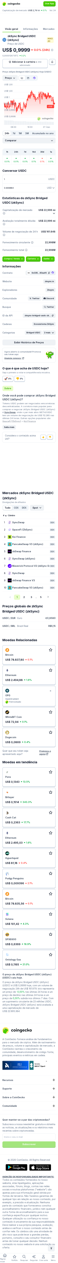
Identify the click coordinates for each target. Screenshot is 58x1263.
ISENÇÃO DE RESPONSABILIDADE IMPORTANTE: (28, 1176)
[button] (49, 281)
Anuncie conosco (12, 358)
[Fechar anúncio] (50, 691)
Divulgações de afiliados (14, 502)
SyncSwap (9, 412)
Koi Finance (30, 421)
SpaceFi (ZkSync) (11, 421)
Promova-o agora (45, 752)
